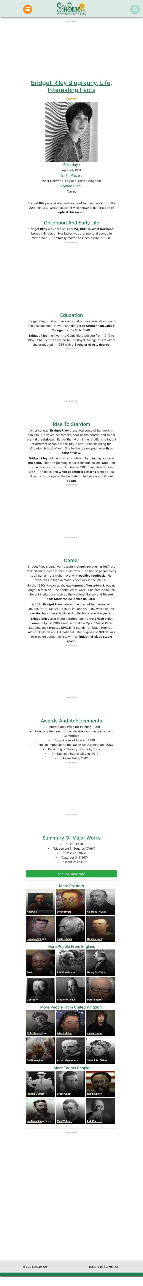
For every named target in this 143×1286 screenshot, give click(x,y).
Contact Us (112, 1266)
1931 (78, 170)
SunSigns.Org (39, 1266)
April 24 (67, 170)
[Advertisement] (71, 1225)
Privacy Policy (95, 1266)
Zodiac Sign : (71, 186)
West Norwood (52, 181)
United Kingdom (89, 181)
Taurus (71, 191)
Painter (71, 99)
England (70, 181)
